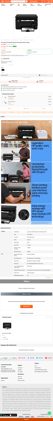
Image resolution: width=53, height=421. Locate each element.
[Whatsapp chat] (49, 413)
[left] (47, 317)
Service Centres (21, 380)
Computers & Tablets (12, 5)
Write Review (26, 306)
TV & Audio (19, 5)
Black (3, 72)
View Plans (26, 55)
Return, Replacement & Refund (41, 371)
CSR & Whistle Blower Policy (41, 369)
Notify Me (26, 419)
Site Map (20, 369)
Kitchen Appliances (25, 5)
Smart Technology (40, 5)
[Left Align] (26, 1)
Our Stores (20, 378)
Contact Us (20, 367)
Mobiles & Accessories (3, 5)
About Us (20, 376)
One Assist (20, 371)
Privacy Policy (38, 367)
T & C (36, 365)
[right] (50, 317)
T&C (11, 64)
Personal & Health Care (48, 5)
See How (4, 53)
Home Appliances (32, 5)
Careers (2, 380)
